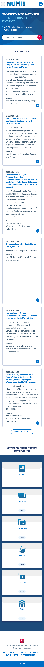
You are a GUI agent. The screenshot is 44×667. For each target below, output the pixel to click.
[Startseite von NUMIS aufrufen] (19, 3)
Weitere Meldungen (21, 432)
